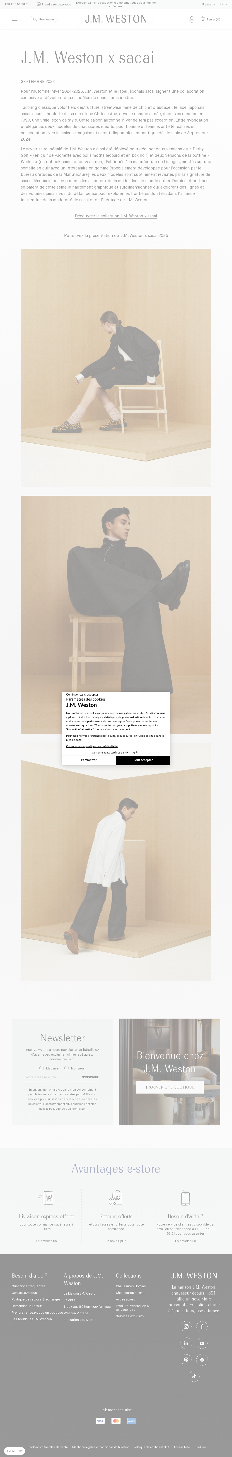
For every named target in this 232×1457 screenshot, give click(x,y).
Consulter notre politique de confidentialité (92, 746)
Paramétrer (89, 760)
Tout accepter (143, 760)
